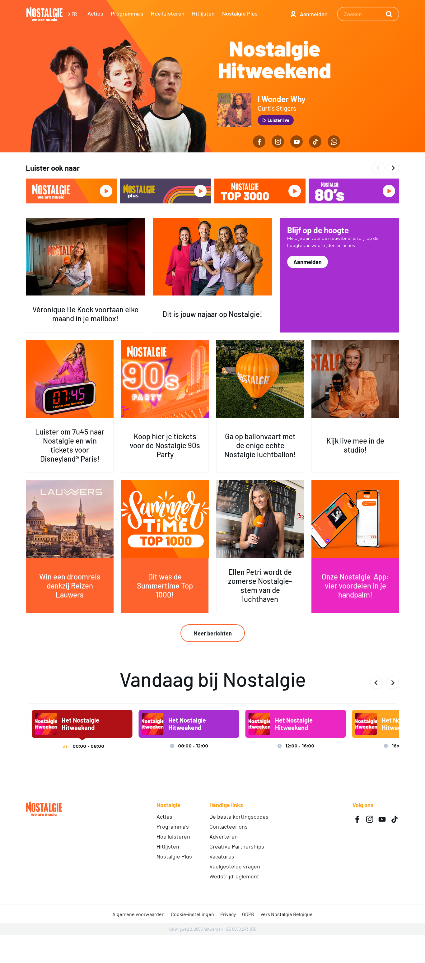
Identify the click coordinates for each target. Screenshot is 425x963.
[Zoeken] (386, 14)
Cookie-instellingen (192, 914)
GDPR (248, 914)
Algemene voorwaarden (138, 914)
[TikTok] (315, 141)
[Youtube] (296, 141)
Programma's (127, 13)
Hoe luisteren (167, 13)
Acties (95, 13)
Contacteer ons (228, 826)
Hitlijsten (203, 13)
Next (393, 168)
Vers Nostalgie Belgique (286, 914)
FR (74, 14)
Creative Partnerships (236, 846)
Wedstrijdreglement (234, 876)
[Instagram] (278, 141)
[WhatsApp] (334, 141)
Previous (378, 168)
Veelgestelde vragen (234, 866)
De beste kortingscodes (239, 816)
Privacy (228, 914)
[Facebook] (259, 141)
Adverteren (223, 836)
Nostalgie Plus (240, 13)
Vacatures (221, 856)
